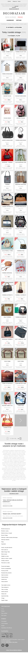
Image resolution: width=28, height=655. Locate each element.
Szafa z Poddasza (7, 53)
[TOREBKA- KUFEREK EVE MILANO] (21, 288)
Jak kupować (4, 621)
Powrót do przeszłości (20, 53)
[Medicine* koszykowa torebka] (21, 177)
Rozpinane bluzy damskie (6, 572)
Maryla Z (7, 142)
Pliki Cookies (4, 615)
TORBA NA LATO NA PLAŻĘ (21, 272)
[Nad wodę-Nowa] (7, 221)
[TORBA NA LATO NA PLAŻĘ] (21, 266)
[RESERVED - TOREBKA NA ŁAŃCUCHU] (7, 155)
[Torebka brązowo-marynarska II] (21, 199)
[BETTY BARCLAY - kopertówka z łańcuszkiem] (21, 332)
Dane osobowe (4, 613)
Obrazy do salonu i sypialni (6, 558)
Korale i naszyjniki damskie (6, 547)
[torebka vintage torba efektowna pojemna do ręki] (7, 199)
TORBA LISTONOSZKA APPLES (9, 383)
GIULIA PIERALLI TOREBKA (8, 250)
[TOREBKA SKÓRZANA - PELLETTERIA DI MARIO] (7, 266)
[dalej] (21, 420)
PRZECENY (20, 17)
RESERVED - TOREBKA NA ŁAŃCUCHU (10, 162)
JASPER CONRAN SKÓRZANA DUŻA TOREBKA (12, 140)
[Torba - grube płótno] (7, 44)
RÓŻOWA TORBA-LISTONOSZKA (9, 405)
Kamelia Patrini (20, 120)
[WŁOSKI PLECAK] (7, 89)
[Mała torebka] (7, 310)
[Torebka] (7, 177)
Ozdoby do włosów (5, 560)
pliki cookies (14, 642)
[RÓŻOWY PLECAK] (21, 111)
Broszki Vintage (4, 535)
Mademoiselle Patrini (7, 98)
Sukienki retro (4, 579)
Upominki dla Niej (4, 595)
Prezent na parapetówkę (6, 568)
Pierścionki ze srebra (5, 562)
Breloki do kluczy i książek (6, 533)
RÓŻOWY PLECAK (21, 118)
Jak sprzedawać (4, 623)
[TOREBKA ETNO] (21, 243)
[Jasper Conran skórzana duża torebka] (7, 133)
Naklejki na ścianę (5, 556)
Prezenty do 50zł (4, 570)
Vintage (2, 598)
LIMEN (7, 230)
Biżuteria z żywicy (5, 530)
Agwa (7, 341)
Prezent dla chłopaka (5, 566)
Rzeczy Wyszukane (21, 75)
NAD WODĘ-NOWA (7, 228)
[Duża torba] (7, 354)
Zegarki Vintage (4, 600)
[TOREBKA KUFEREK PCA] (7, 288)
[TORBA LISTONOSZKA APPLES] (7, 376)
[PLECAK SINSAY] (7, 111)
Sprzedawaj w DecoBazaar (6, 627)
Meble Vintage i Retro (5, 551)
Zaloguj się (15, 1)
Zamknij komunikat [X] (14, 8)
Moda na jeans (4, 554)
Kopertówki (3, 544)
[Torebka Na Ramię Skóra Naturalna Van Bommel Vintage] (21, 310)
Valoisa (20, 164)
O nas (2, 608)
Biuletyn (3, 611)
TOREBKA (7, 184)
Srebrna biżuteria (4, 577)
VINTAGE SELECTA (7, 252)
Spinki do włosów (4, 575)
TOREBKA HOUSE (7, 427)
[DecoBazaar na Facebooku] (6, 645)
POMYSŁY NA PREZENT (10, 17)
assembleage (7, 208)
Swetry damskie (4, 581)
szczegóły (16, 6)
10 (18, 438)
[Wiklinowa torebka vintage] (21, 67)
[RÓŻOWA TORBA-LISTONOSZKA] (7, 398)
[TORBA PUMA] (21, 398)
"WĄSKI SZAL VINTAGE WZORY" (12, 514)
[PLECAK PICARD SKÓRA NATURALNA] (21, 89)
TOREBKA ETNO (20, 250)
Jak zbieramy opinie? (14, 493)
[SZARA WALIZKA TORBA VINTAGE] (21, 376)
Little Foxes (20, 208)
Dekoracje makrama (5, 539)
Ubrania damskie (4, 591)
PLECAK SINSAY (7, 118)
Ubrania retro (3, 593)
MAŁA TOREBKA (7, 317)
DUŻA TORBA (7, 361)
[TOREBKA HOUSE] (7, 420)
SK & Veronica (7, 186)
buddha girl (7, 164)
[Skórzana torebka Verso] (7, 332)
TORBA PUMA (21, 405)
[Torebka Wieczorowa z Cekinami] (21, 133)
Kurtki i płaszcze (4, 549)
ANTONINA (20, 186)
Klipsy (2, 541)
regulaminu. (8, 640)
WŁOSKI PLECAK (7, 96)
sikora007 (21, 142)
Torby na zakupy (4, 589)
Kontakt (2, 625)
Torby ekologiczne (4, 587)
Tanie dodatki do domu (5, 585)
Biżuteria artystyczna (5, 528)
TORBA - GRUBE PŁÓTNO (8, 51)
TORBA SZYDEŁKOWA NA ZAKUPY (9, 73)
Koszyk (19, 1)
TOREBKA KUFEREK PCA (7, 295)
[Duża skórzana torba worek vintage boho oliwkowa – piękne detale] (21, 155)
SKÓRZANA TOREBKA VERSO (8, 339)
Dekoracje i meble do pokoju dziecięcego (9, 537)
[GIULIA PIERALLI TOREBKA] (7, 243)
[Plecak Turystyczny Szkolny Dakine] (21, 221)
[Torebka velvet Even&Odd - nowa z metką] (21, 44)
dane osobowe (9, 642)
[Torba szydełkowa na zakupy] (7, 67)
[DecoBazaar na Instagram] (2, 645)
